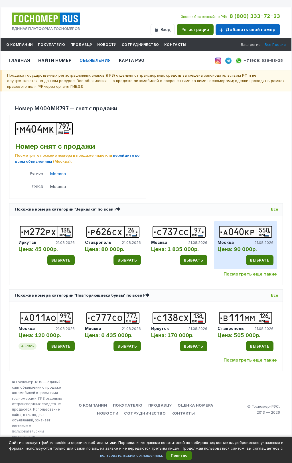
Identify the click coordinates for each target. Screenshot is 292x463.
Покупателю (51, 44)
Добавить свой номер (250, 29)
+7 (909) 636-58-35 (263, 60)
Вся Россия (275, 44)
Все (274, 209)
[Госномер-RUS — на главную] (46, 19)
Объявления (95, 60)
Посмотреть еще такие (250, 274)
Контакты (175, 44)
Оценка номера (195, 405)
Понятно (179, 455)
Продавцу (81, 44)
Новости (106, 44)
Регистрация (195, 29)
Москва (58, 173)
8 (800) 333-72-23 (255, 16)
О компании (19, 44)
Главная (19, 60)
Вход (166, 29)
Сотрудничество (140, 44)
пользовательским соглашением (131, 455)
